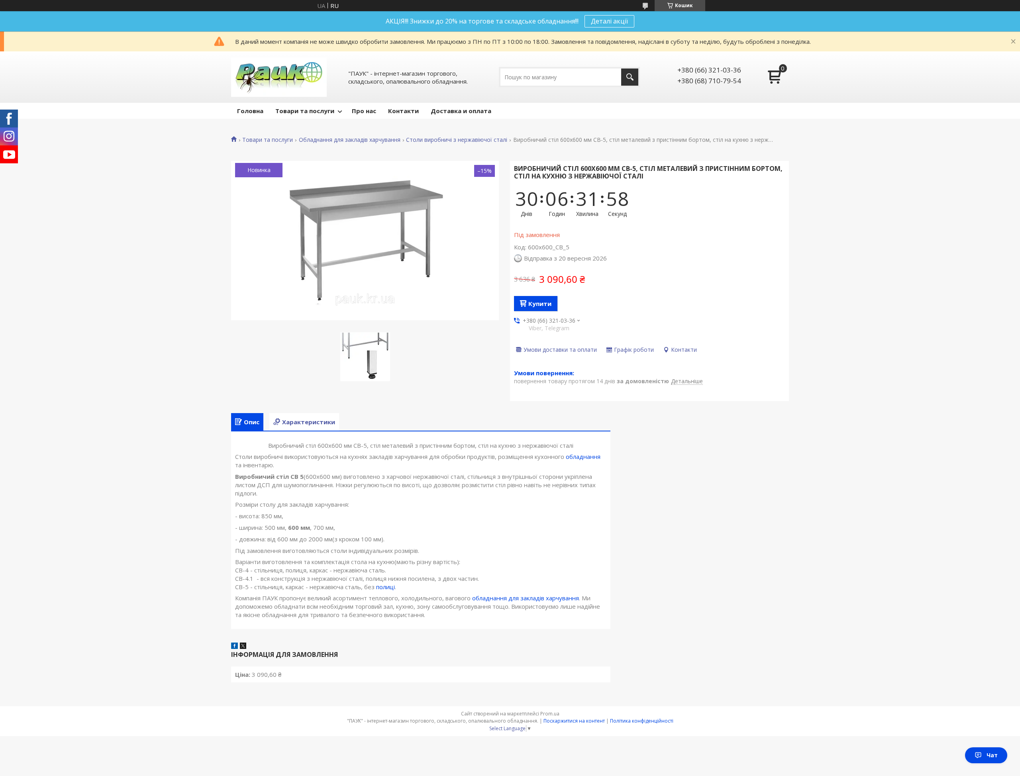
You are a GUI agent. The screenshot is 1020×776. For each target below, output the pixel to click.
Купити (539, 304)
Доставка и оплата (461, 111)
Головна (250, 111)
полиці (385, 587)
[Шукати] (629, 77)
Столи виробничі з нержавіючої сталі (456, 139)
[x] (243, 647)
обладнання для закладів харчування (525, 598)
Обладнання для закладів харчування (349, 139)
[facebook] (234, 647)
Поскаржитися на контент (574, 720)
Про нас (364, 111)
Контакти (403, 111)
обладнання (583, 457)
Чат (992, 755)
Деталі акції (609, 21)
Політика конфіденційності (641, 720)
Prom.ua (549, 713)
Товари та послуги (304, 111)
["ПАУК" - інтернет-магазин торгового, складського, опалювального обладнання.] (279, 77)
